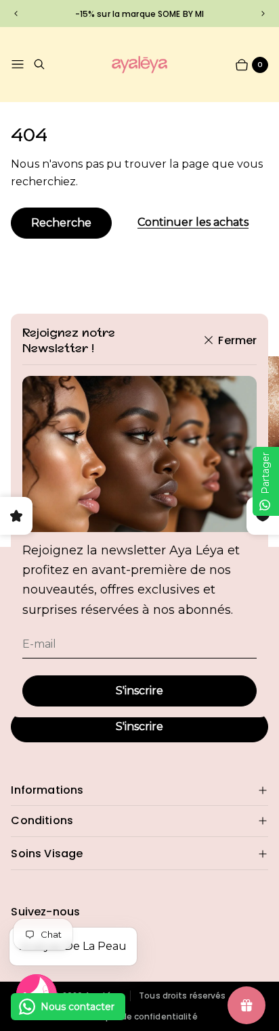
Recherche (61, 222)
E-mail (39, 644)
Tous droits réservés (182, 995)
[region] (139, 13)
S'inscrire (139, 690)
